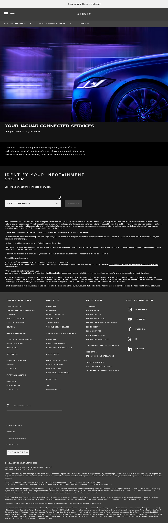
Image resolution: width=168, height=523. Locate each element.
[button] (59, 197)
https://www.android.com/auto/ (120, 273)
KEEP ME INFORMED (16, 323)
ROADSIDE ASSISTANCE (57, 361)
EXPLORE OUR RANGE (16, 361)
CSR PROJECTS (93, 327)
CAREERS (11, 432)
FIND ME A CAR (53, 319)
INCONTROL (51, 311)
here (61, 228)
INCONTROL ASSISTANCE (57, 373)
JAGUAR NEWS (92, 311)
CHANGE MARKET (14, 425)
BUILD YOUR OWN (15, 344)
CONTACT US (13, 390)
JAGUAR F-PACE (14, 306)
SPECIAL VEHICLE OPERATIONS (21, 311)
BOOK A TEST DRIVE (16, 319)
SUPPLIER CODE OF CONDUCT (100, 366)
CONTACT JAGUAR (54, 365)
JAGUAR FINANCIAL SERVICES (20, 340)
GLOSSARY (11, 369)
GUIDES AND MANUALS (56, 344)
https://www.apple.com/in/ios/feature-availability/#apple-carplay (133, 264)
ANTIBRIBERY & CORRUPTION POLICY (102, 371)
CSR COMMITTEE (93, 331)
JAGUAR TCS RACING (95, 319)
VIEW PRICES (12, 348)
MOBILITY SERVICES (55, 315)
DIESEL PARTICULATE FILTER (59, 348)
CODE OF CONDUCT (95, 362)
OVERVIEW (11, 381)
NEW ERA (11, 327)
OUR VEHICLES (13, 386)
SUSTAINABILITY (53, 390)
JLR (47, 386)
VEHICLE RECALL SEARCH (58, 327)
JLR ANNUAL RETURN (95, 335)
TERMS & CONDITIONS (17, 438)
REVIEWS (11, 365)
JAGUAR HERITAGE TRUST (97, 339)
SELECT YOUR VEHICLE (18, 204)
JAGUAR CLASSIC (94, 315)
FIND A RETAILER (54, 369)
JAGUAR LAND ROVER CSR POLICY (101, 323)
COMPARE (11, 315)
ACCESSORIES (52, 323)
